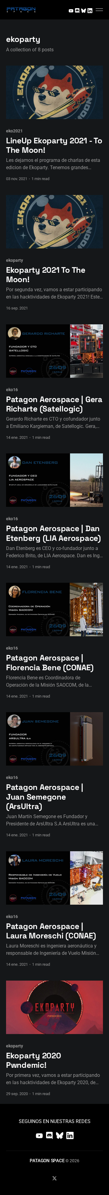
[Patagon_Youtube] (70, 9)
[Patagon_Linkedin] (90, 9)
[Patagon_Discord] (77, 9)
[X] (54, 1178)
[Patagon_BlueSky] (83, 9)
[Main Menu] (99, 9)
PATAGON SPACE (47, 1160)
